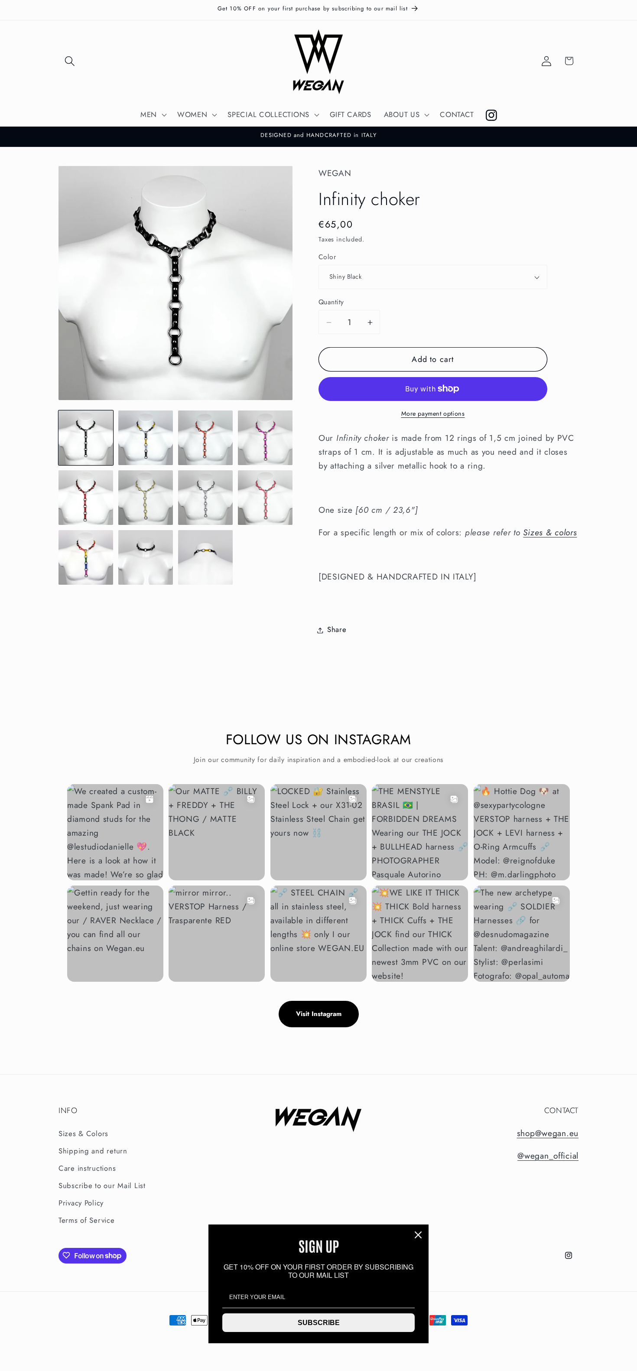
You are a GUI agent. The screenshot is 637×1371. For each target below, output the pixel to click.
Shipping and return (92, 1151)
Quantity (331, 302)
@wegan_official (547, 1156)
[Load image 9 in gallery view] (85, 557)
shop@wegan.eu (547, 1133)
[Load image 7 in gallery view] (205, 497)
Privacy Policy (81, 1203)
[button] (69, 60)
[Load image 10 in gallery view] (145, 557)
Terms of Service (86, 1220)
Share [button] (337, 630)
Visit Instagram (318, 1014)
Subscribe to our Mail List (102, 1186)
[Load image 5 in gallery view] (85, 497)
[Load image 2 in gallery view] (145, 437)
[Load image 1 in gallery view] (85, 437)
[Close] (418, 1234)
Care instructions (87, 1168)
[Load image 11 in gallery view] (205, 557)
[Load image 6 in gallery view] (145, 497)
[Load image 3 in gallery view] (205, 437)
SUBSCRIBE (319, 1322)
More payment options (433, 413)
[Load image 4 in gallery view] (265, 437)
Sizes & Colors (83, 1134)
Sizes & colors (550, 532)
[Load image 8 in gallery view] (265, 497)
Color (327, 257)
